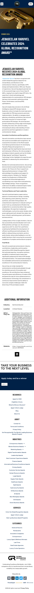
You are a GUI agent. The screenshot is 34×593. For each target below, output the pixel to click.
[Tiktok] (25, 578)
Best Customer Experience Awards (17, 458)
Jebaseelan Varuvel (8, 78)
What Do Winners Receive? (17, 405)
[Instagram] (13, 578)
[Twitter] (21, 578)
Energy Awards (17, 467)
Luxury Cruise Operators (17, 548)
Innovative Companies (17, 533)
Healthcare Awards (17, 482)
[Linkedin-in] (17, 578)
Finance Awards (17, 461)
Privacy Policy (17, 429)
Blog (17, 411)
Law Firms (17, 542)
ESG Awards (17, 499)
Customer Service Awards (17, 470)
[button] (1, 4)
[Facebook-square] (9, 578)
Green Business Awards (17, 502)
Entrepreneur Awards (16, 443)
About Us (17, 414)
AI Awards (17, 493)
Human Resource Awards (17, 473)
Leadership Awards (17, 455)
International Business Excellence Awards (17, 464)
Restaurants (17, 530)
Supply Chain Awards (17, 479)
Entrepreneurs (17, 536)
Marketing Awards (16, 449)
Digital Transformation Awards (17, 452)
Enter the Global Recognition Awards (17, 512)
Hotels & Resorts (17, 527)
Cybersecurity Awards (17, 488)
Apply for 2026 (17, 399)
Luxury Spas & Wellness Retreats (17, 539)
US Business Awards (17, 491)
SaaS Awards (17, 485)
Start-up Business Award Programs (17, 518)
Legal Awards (17, 476)
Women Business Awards (16, 446)
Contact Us (17, 423)
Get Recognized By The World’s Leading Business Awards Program (17, 433)
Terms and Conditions (17, 426)
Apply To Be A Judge (17, 408)
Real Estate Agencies (17, 545)
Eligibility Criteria (17, 402)
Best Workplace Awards (17, 496)
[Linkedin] (17, 354)
